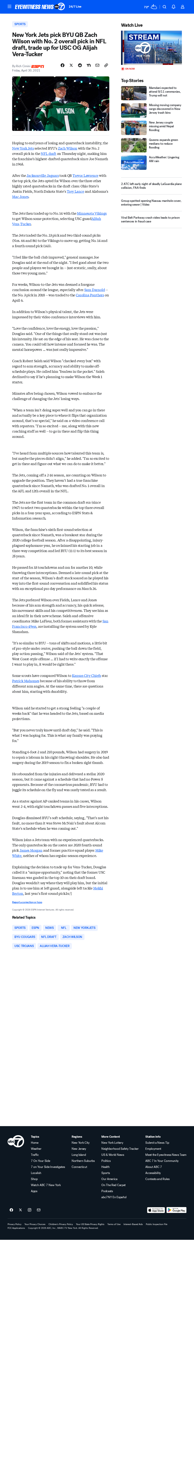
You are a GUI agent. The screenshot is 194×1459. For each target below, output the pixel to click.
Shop (34, 1179)
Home (34, 1142)
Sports (105, 1173)
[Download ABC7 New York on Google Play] (176, 1210)
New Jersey (79, 1148)
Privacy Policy (14, 1224)
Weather (36, 1148)
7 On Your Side (40, 1160)
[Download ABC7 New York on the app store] (156, 1210)
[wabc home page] (16, 1141)
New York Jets (23, 148)
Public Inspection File (156, 1224)
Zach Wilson (67, 148)
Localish (36, 1173)
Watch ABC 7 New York (46, 1185)
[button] (9, 6)
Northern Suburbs (83, 1160)
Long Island (79, 1154)
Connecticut (79, 1166)
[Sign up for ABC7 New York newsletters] (38, 1210)
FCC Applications (16, 1228)
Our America (109, 1179)
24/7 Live (75, 7)
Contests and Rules (157, 1179)
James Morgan (31, 850)
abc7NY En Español (114, 1197)
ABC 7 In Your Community (162, 1160)
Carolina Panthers (90, 294)
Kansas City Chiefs (86, 675)
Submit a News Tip (157, 1142)
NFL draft (48, 153)
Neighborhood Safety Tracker (119, 1148)
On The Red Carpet (113, 1185)
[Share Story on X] (71, 65)
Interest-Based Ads (133, 1224)
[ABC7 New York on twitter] (20, 1210)
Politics (105, 1160)
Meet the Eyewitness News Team (165, 1154)
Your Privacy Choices (34, 1224)
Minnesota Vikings (92, 213)
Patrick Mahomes (25, 680)
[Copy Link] (106, 65)
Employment (153, 1148)
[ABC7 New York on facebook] (11, 1210)
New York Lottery (112, 1142)
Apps (34, 1191)
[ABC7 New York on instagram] (29, 1210)
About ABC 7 (153, 1166)
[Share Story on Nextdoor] (88, 65)
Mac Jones (20, 196)
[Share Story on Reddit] (80, 65)
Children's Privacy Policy (60, 1224)
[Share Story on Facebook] (62, 65)
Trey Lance (75, 191)
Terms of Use (113, 1224)
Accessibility (153, 1173)
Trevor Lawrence (85, 175)
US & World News (112, 1154)
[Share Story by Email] (97, 65)
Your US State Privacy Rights (90, 1224)
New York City (81, 1142)
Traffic (35, 1154)
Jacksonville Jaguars (43, 175)
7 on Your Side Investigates (48, 1166)
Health (105, 1166)
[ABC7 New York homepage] (40, 7)
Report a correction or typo (27, 902)
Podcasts (107, 1191)
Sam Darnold (94, 289)
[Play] (151, 48)
